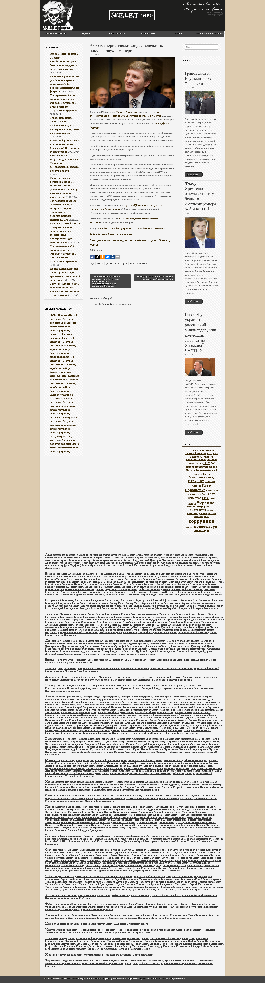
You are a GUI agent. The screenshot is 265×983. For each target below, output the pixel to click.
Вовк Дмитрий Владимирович (205, 605)
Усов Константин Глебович (74, 898)
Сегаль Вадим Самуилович (78, 855)
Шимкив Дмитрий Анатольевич (96, 943)
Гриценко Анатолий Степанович (78, 632)
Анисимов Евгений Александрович (198, 560)
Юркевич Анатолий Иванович (63, 954)
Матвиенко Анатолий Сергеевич (173, 763)
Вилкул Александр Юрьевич (62, 605)
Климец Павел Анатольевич (178, 704)
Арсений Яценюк (195, 453)
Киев (206, 474)
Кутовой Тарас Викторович (182, 733)
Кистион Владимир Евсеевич (185, 702)
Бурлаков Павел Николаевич (122, 594)
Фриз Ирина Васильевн (134, 906)
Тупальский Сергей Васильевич (111, 889)
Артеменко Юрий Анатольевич (179, 562)
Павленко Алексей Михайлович (100, 806)
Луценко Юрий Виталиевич (85, 751)
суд (214, 526)
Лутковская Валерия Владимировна (186, 749)
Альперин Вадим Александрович (197, 557)
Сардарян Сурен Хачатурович (166, 849)
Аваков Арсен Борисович (178, 554)
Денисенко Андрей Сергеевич (130, 643)
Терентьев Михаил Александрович (82, 879)
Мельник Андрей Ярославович (104, 768)
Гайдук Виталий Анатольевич (139, 614)
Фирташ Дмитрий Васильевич (199, 904)
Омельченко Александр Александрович (139, 795)
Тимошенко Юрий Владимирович (201, 879)
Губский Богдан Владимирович (157, 632)
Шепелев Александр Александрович (165, 941)
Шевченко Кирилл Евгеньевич (124, 941)
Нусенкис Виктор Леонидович (140, 789)
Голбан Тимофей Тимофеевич (92, 624)
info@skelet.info (177, 978)
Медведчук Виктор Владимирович (150, 765)
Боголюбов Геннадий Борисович (178, 586)
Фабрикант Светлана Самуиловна (65, 904)
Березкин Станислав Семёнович (197, 584)
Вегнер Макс (116, 603)
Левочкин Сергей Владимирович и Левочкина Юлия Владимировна (178, 741)
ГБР (201, 463)
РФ (203, 494)
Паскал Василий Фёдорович (120, 812)
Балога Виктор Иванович (202, 573)
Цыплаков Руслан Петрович (131, 923)
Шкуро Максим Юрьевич (60, 946)
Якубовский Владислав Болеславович (68, 960)
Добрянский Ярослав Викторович (169, 648)
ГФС (213, 463)
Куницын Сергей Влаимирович (171, 730)
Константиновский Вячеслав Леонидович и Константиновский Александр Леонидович (98, 714)
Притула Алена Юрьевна (106, 825)
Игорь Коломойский (201, 470)
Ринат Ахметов (138, 263)
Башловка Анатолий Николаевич (103, 579)
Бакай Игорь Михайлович (132, 573)
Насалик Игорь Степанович (181, 781)
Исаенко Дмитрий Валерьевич (63, 690)
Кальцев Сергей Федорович (136, 696)
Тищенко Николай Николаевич (63, 881)
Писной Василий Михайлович (93, 819)
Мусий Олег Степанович (79, 776)
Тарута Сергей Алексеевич (149, 876)
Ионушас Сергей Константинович (194, 688)
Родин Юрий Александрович (152, 838)
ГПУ (206, 463)
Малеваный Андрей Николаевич (183, 760)
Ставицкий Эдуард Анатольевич (122, 865)
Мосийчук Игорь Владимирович (89, 773)
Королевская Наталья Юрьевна (83, 717)
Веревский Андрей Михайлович (160, 603)
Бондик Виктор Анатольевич (95, 592)
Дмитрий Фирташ (197, 466)
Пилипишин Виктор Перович (63, 817)
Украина (205, 502)
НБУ (200, 481)
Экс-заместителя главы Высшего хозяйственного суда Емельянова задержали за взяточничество (64, 61)
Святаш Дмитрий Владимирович (185, 852)
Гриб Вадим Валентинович (61, 629)
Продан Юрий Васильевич (76, 827)
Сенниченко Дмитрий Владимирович (137, 857)
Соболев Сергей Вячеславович (135, 862)
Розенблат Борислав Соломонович (191, 838)
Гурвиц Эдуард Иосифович (61, 635)
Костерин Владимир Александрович (173, 717)
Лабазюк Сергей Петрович (60, 738)
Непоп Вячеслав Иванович (196, 784)
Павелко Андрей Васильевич (62, 806)
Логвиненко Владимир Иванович (168, 746)
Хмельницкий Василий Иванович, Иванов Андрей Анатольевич (130, 915)
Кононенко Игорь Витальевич (192, 712)
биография (198, 510)
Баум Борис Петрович (168, 576)
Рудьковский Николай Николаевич (90, 841)
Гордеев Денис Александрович (169, 627)
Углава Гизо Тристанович (61, 895)
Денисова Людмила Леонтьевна (168, 643)
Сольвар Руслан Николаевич (171, 862)
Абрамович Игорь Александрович (142, 554)
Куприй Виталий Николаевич (79, 733)
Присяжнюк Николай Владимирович (67, 825)
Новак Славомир (68, 789)
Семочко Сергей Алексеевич (96, 857)
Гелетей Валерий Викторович (186, 616)
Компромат (198, 477)
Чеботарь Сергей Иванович (61, 929)
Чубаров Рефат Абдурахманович (132, 932)
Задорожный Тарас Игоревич (62, 677)
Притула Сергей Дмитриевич (139, 825)
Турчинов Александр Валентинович (153, 889)
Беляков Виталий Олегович (185, 581)
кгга (206, 516)
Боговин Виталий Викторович (139, 586)
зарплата (198, 516)
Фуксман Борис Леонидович (62, 909)
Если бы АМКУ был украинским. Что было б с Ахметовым (132, 228)
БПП (209, 453)
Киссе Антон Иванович (152, 702)
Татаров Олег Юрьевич (179, 876)
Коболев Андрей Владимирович (157, 707)
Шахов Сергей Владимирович (93, 938)
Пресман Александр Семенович (155, 822)
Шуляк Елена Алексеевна (102, 948)
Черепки (86, 33)
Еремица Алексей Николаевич (106, 659)
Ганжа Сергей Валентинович (115, 616)
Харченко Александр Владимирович (67, 915)
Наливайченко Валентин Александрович (139, 781)
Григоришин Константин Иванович (130, 629)
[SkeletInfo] (132, 15)
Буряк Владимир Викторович (159, 594)
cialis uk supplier (59, 356)
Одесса (196, 485)
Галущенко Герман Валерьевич (78, 616)
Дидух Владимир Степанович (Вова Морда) (87, 648)
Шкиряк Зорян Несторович (166, 943)
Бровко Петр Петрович (163, 592)
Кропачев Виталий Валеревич (162, 722)
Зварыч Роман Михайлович (98, 677)
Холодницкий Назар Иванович (188, 915)
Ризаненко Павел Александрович (99, 838)
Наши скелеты (117, 33)
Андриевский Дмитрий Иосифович (154, 560)
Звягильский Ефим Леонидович (135, 677)
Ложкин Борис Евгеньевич (205, 746)
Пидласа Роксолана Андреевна (197, 814)
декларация (207, 513)
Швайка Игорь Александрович (130, 938)
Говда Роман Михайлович (184, 622)
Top (257, 975)
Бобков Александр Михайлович (64, 586)
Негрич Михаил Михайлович (80, 784)
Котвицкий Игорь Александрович (114, 720)
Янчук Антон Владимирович (110, 960)
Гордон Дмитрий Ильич (203, 627)
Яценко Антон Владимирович (179, 963)
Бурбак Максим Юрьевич (89, 594)
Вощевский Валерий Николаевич (198, 608)
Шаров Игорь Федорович (60, 938)
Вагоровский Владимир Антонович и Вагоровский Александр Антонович (89, 600)
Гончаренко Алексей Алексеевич (79, 627)
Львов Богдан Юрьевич (152, 751)
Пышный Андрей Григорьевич (86, 830)
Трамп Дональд (125, 884)
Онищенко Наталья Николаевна (105, 798)
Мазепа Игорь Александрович (63, 760)
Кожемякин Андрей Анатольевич (138, 709)
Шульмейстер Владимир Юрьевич (65, 948)
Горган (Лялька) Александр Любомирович (125, 627)
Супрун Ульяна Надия (172, 868)
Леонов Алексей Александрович (64, 744)
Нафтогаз (210, 481)
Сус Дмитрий (139, 870)
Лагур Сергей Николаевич (84, 741)
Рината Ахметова (127, 112)
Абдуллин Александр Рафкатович (100, 554)
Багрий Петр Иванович (102, 573)
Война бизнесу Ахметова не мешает (111, 234)
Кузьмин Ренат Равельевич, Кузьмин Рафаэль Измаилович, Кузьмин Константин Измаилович (160, 727)
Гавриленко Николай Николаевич (65, 614)
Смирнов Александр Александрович (159, 860)
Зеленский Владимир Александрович (179, 677)
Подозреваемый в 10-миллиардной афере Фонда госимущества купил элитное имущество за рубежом (64, 103)
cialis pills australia (61, 315)
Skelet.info (121, 978)
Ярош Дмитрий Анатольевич (142, 963)
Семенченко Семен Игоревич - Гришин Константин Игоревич (132, 855)
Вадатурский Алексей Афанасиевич (157, 600)
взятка (210, 510)
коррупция (201, 521)
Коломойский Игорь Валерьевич (154, 712)
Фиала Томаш (136, 904)
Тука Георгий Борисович (76, 889)
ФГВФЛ (207, 506)
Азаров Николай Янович (108, 557)
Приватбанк (212, 490)
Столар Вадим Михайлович (140, 868)
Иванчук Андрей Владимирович (65, 685)
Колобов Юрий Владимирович (116, 712)
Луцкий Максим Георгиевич (120, 751)
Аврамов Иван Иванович (78, 557)
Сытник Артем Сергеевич (164, 870)
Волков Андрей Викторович (62, 608)
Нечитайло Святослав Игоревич (90, 787)
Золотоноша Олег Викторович (94, 679)
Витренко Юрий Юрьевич (170, 605)
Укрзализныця (194, 506)
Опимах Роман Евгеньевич (142, 798)
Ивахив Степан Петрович (169, 685)
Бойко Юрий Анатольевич (187, 589)
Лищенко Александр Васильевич (127, 746)
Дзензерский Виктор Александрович (167, 646)
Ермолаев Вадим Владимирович (176, 659)
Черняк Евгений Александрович (92, 932)
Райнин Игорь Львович (97, 835)
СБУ (205, 497)
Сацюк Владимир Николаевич (63, 852)
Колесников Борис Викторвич (78, 712)
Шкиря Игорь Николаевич (132, 943)
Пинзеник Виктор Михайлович (101, 817)
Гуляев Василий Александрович (197, 632)
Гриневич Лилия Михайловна (171, 629)
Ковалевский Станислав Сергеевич (198, 707)
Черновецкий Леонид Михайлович (180, 929)
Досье (213, 466)
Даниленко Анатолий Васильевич (66, 640)
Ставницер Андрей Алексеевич (161, 865)
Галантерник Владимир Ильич (178, 614)
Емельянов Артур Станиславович (65, 659)
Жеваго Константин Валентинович (171, 668)
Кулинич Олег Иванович (136, 730)
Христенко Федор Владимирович (171, 917)
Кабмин (197, 474)
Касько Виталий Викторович (78, 699)
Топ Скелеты (148, 33)
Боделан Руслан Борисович (121, 589)
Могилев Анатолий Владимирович (192, 770)
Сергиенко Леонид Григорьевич (181, 857)
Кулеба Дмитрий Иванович (61, 730)
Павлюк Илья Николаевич (136, 806)
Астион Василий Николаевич (131, 565)
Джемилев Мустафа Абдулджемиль (122, 646)
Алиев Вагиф (168, 557)
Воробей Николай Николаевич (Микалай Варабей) (148, 608)
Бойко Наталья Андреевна (154, 589)
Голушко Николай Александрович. (167, 624)
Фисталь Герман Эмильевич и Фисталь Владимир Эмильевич (82, 906)
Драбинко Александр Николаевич (80, 651)
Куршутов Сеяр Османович (148, 733)
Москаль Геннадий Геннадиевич (129, 773)
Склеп (178, 33)
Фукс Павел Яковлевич (204, 906)
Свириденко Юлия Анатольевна (144, 852)
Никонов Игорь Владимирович (180, 787)
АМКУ (100, 263)
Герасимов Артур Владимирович (79, 619)
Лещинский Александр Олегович (105, 744)
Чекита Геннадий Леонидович (97, 929)
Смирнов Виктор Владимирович (201, 860)
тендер (204, 530)
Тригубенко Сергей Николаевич (194, 884)
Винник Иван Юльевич (140, 605)
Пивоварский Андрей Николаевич (156, 814)
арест (214, 507)
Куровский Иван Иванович (114, 733)
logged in (107, 304)
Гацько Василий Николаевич (150, 616)
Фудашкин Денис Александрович (169, 906)
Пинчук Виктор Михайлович (139, 817)
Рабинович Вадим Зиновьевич (63, 835)
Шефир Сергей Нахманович (204, 941)
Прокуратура (194, 494)
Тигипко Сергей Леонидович (121, 879)
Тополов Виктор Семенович (61, 884)
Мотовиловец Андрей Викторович (171, 773)
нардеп (189, 527)
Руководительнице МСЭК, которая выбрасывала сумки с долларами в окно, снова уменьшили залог (64, 125)
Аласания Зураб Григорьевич (141, 557)
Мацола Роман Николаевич (112, 765)
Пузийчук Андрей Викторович (157, 827)
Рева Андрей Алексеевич (202, 835)
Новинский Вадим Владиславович (100, 789)
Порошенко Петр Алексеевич (78, 822)
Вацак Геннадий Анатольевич (90, 603)
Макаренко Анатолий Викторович (141, 760)
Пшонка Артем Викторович (194, 827)
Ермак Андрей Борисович (140, 659)
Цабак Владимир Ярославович (63, 923)
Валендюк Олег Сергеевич (195, 600)
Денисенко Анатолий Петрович (93, 643)
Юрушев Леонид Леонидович (101, 954)
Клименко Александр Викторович (97, 704)
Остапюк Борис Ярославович (176, 798)
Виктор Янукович (201, 456)
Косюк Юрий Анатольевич (77, 720)
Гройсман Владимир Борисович (118, 632)
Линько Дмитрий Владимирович (146, 744)
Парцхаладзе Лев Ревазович (192, 809)
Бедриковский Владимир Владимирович (149, 579)
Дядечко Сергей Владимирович (137, 653)
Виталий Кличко (196, 459)
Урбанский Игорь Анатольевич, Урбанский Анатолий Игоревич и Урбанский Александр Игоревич (131, 897)
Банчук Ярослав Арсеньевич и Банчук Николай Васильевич (118, 576)
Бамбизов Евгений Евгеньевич (63, 576)
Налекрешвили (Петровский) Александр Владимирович (79, 781)
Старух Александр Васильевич (200, 865)
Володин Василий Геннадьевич (98, 608)
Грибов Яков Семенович (93, 629)
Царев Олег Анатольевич (98, 923)
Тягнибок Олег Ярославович (193, 889)
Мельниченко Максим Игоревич (143, 768)
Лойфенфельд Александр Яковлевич (67, 749)
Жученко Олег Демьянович (81, 671)
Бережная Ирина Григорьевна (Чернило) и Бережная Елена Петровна (102, 584)
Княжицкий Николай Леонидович (116, 707)
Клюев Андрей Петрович (79, 707)
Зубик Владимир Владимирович (133, 679)
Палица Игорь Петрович (79, 809)
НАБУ (192, 481)
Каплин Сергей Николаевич (169, 696)
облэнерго (121, 263)
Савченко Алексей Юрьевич (62, 849)
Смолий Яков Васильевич (60, 862)
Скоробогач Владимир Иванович (80, 860)
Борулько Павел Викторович (132, 592)
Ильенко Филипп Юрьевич (116, 688)
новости (202, 526)
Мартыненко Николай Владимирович (130, 763)
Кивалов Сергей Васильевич (78, 702)
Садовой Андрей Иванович (96, 849)
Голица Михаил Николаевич (127, 624)
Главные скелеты (56, 33)
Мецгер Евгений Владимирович (111, 770)
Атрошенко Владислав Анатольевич (171, 565)
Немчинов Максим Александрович (158, 784)
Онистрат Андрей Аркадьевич (182, 795)
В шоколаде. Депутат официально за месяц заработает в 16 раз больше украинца (63, 323)
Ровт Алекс (127, 838)
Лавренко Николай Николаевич (96, 738)
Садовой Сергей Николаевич (130, 849)
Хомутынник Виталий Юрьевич (88, 917)
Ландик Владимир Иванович (119, 741)
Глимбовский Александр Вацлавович (145, 622)
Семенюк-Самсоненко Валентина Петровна (196, 855)
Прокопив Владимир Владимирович (115, 827)
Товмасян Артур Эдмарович (121, 881)
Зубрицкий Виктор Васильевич (173, 679)
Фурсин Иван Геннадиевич (97, 909)
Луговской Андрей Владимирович (111, 749)
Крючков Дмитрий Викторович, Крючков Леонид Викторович (166, 725)
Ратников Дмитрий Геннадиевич (166, 835)
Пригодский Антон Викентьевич (196, 822)
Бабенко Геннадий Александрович (66, 573)
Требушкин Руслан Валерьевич (155, 884)
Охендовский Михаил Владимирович (91, 800)
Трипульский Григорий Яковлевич (66, 886)
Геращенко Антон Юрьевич (116, 619)
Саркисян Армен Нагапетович (203, 849)
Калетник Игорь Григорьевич (63, 696)
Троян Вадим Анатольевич (105, 886)
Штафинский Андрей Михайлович (197, 946)
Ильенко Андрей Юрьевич (82, 688)
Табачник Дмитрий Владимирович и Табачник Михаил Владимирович (88, 876)
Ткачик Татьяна (93, 881)
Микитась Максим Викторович (150, 770)
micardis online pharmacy (64, 375)
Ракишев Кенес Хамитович (129, 835)
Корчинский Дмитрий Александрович (126, 717)
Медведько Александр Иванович (192, 765)
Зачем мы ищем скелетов (210, 33)
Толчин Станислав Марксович (203, 881)
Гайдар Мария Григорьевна (103, 614)
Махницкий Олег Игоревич (77, 765)
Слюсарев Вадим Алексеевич (119, 860)
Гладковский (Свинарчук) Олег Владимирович (93, 622)
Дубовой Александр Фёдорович (195, 651)
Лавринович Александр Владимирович (140, 738)
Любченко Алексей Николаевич (186, 751)
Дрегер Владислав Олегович (118, 651)
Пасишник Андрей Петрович (85, 812)
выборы (192, 513)
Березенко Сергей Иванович (160, 584)
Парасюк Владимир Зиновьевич (114, 809)
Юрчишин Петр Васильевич (136, 954)
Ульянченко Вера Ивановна (94, 895)
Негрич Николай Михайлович (117, 784)
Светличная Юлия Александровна (103, 852)
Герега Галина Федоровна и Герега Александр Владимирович (169, 619)
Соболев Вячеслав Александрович (97, 862)
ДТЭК (109, 263)
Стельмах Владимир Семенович (64, 868)
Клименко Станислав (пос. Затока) (139, 704)
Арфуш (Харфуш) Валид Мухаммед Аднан (86, 565)
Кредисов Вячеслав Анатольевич (89, 722)
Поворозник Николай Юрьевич (131, 819)
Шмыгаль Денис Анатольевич (94, 946)
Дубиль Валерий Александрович (155, 651)
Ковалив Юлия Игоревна (59, 709)
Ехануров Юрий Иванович (76, 662)
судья (197, 530)
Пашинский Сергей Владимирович (160, 812)
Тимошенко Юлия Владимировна (159, 879)
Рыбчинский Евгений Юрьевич (179, 841)
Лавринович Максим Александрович (187, 738)
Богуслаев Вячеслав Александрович (82, 589)
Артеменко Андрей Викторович (140, 562)
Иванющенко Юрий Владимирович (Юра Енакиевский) (119, 685)
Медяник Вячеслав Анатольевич (65, 768)
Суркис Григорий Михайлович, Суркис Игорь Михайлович (94, 870)
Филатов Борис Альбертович (163, 904)
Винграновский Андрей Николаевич (103, 605)
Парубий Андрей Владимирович (154, 809)
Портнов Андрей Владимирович (115, 822)
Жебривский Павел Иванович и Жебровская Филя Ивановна (113, 668)
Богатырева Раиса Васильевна (102, 586)
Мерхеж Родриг (82, 770)
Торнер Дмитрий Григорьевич (97, 884)
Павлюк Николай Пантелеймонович (175, 806)
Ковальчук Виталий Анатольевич (96, 709)
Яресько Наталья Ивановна (180, 960)
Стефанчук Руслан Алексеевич (103, 868)
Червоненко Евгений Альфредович (137, 929)
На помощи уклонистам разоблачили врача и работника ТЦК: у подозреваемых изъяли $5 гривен (64, 84)
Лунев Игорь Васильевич (148, 749)
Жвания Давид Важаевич (60, 668)
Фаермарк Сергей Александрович (107, 904)
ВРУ (215, 453)
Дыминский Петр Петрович (100, 653)
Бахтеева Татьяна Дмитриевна (63, 579)
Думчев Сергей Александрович (63, 653)
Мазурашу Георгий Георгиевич (101, 760)
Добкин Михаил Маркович (131, 648)
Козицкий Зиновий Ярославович (179, 709)
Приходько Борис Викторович (177, 825)
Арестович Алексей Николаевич (101, 562)
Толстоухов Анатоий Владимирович (161, 881)
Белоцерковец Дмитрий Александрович (143, 581)
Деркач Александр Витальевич (80, 646)
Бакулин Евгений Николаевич (167, 573)
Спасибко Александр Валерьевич (80, 865)
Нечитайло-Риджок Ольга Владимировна (136, 787)
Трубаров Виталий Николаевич (141, 886)
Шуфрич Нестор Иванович (134, 948)
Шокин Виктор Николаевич (130, 946)
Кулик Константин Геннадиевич (99, 730)
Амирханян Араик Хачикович (63, 560)
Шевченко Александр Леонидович (85, 941)
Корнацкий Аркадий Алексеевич (173, 714)
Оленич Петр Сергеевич (99, 795)
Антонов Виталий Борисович (62, 562)
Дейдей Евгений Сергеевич (149, 640)
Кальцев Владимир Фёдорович (100, 696)
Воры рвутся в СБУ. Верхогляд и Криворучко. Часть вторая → (155, 277)
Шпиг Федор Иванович (161, 946)
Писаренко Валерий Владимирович (179, 817)
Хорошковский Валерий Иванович (129, 917)
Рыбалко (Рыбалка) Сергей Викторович (136, 841)
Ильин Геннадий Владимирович (152, 688)
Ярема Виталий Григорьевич (146, 960)
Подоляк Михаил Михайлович (170, 819)
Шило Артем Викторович (60, 943)
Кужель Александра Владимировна (79, 727)
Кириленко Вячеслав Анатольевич (116, 702)
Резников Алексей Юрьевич (61, 838)
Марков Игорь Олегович (91, 763)
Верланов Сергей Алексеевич (198, 603)
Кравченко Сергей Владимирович (156, 720)
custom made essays (61, 417)
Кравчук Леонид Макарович (194, 720)
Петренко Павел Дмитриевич (117, 814)
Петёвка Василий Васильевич (81, 814)
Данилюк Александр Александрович (110, 640)
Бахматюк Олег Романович (198, 576)
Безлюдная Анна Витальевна (193, 579)
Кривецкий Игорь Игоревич (127, 722)
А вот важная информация (61, 554)
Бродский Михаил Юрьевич (195, 592)
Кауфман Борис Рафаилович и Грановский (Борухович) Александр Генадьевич (144, 699)
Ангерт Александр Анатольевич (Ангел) (107, 560)
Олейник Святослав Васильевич (64, 795)
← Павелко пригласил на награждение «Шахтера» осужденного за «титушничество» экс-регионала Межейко (106, 281)
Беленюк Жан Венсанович (102, 581)
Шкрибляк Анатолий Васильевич (203, 943)
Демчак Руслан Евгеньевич (183, 640)
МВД (210, 477)
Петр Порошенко (198, 487)
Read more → (194, 174)
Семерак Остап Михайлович (62, 857)
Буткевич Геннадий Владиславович (200, 594)
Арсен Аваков (206, 450)
